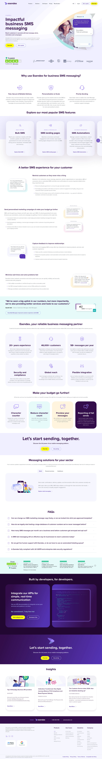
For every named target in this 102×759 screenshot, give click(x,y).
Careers (88, 733)
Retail (78, 734)
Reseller (88, 739)
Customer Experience (69, 733)
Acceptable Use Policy (91, 756)
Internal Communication (70, 736)
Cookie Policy (66, 756)
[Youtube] (9, 736)
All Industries (79, 731)
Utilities (78, 738)
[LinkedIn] (7, 736)
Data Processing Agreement (92, 744)
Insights (88, 736)
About (88, 731)
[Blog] (12, 736)
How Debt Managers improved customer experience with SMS (23, 313)
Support (88, 741)
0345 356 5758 (55, 720)
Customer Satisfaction (69, 734)
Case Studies (89, 738)
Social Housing (80, 746)
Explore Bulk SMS (18, 152)
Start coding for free (18, 617)
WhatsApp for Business (58, 734)
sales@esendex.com (67, 720)
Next (97, 139)
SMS (55, 731)
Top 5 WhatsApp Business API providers (19, 690)
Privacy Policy (73, 756)
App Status (89, 749)
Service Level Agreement (91, 743)
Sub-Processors (90, 748)
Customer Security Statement (92, 746)
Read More (10, 706)
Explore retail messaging (44, 491)
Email (55, 739)
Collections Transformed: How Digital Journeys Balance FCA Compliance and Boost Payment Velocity (50, 691)
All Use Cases (68, 731)
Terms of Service (81, 756)
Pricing (50, 3)
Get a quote (86, 3)
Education (79, 744)
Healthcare (79, 736)
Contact (88, 734)
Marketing (67, 738)
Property (78, 741)
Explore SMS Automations (79, 152)
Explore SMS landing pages (49, 152)
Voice (55, 736)
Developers (45, 3)
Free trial (94, 3)
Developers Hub (33, 617)
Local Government (80, 739)
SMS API (55, 733)
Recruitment (79, 743)
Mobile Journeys (57, 738)
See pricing (56, 449)
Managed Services (57, 741)
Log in (78, 3)
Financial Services (80, 733)
